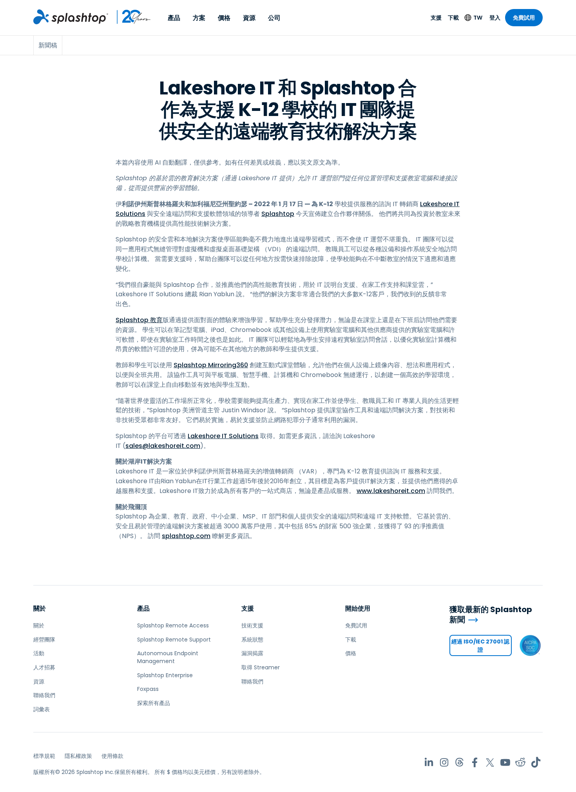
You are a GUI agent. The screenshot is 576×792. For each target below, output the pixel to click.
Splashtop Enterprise (165, 675)
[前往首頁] (70, 16)
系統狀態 (252, 639)
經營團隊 (44, 639)
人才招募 (44, 667)
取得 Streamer (260, 667)
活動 (38, 653)
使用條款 (112, 756)
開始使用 (357, 608)
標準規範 (44, 756)
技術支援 (252, 625)
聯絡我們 (44, 695)
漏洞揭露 (252, 653)
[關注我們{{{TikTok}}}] (536, 762)
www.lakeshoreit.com (391, 490)
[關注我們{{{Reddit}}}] (520, 762)
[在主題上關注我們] (459, 762)
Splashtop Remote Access (173, 625)
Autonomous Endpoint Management (167, 657)
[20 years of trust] (129, 16)
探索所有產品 (153, 703)
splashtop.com (186, 535)
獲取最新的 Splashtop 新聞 (490, 614)
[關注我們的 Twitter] (490, 762)
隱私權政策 (78, 756)
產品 (174, 17)
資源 (249, 17)
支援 (436, 18)
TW (477, 18)
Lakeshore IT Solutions (223, 435)
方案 (199, 17)
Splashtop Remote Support (174, 639)
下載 (453, 18)
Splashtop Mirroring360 (211, 365)
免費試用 (524, 18)
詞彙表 (41, 709)
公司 (274, 17)
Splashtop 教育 (139, 319)
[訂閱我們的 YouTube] (505, 762)
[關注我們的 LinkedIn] (429, 762)
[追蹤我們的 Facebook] (475, 762)
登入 (494, 18)
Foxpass (148, 689)
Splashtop (277, 213)
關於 (39, 608)
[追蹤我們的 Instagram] (444, 762)
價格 (224, 17)
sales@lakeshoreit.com (162, 445)
